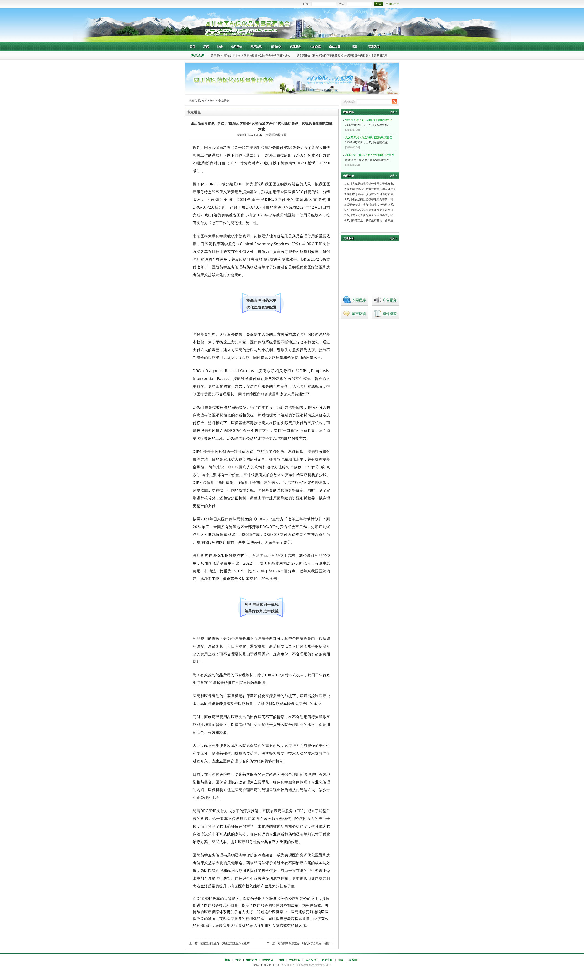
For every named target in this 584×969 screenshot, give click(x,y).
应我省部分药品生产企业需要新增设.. (369, 157)
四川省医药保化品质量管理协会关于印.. (370, 215)
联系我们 (354, 959)
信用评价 (251, 959)
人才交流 (310, 959)
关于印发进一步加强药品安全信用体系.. (370, 204)
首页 (204, 100)
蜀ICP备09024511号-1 (266, 964)
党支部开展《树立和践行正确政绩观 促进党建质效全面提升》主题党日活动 (342, 55)
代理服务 (294, 959)
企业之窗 (327, 959)
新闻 (212, 100)
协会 (238, 959)
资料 (281, 959)
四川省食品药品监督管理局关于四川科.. (370, 199)
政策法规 (267, 959)
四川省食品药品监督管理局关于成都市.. (370, 183)
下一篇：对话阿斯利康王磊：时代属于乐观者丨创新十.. (300, 943)
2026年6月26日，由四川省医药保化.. (368, 122)
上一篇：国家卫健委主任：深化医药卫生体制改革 (219, 943)
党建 (340, 959)
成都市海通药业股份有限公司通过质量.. (370, 194)
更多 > (393, 112)
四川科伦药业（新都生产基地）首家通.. (370, 220)
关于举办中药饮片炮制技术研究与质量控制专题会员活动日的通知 (250, 55)
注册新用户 (392, 4)
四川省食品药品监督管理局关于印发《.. (370, 210)
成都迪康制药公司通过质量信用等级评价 (371, 189)
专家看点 (223, 100)
